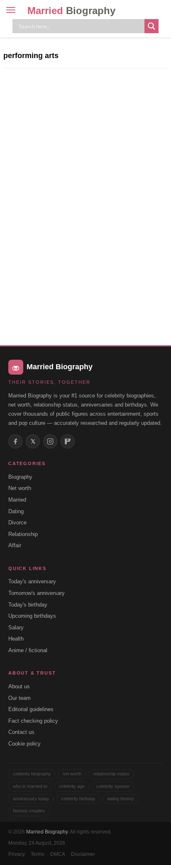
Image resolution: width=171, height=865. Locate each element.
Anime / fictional (27, 650)
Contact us (21, 732)
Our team (19, 698)
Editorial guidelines (31, 709)
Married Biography (47, 832)
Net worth (19, 488)
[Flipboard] (68, 441)
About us (19, 686)
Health (16, 639)
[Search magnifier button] (151, 26)
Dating (16, 511)
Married (71, 10)
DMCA (57, 854)
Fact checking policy (33, 721)
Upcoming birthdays (32, 616)
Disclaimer (83, 854)
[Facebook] (15, 441)
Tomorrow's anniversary (36, 593)
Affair (14, 545)
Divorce (17, 522)
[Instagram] (50, 441)
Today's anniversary (32, 581)
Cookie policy (24, 744)
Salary (16, 627)
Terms (37, 854)
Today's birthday (27, 605)
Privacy (16, 854)
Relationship (23, 534)
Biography (20, 477)
